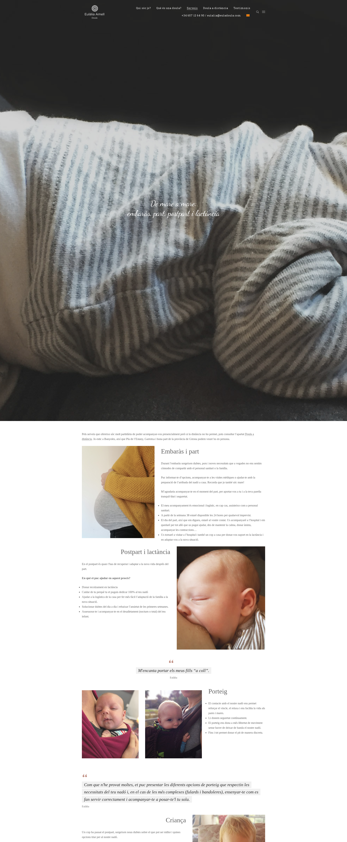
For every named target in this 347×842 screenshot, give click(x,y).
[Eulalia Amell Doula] (94, 11)
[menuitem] (143, 8)
